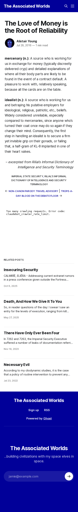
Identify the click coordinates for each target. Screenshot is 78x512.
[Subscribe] (69, 476)
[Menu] (72, 6)
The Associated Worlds (27, 6)
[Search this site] (66, 6)
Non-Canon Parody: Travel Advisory (33, 191)
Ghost (47, 418)
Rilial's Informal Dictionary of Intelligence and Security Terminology (38, 180)
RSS (47, 410)
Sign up (33, 410)
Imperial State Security (27, 176)
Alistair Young (26, 41)
